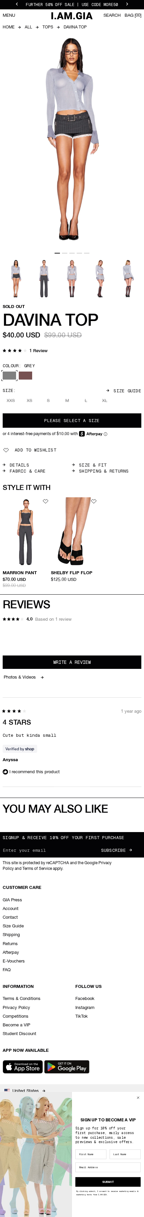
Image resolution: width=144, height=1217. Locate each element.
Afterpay (11, 952)
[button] (25, 351)
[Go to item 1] (16, 279)
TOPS (48, 27)
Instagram (84, 1008)
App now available (26, 1050)
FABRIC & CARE (28, 471)
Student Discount (19, 1034)
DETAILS (19, 465)
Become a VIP (16, 1025)
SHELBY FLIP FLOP (71, 573)
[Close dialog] (138, 1097)
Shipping (11, 935)
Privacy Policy (16, 1008)
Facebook (84, 999)
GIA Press (12, 900)
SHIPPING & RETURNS (104, 471)
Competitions (15, 1016)
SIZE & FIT (93, 465)
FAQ (7, 970)
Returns (10, 944)
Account (10, 909)
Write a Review (81, 664)
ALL (28, 27)
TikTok (81, 1016)
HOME (8, 27)
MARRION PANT (20, 573)
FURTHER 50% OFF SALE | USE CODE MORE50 (72, 4)
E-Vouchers (14, 961)
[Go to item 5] (128, 279)
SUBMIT (108, 1182)
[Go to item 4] (100, 279)
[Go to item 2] (44, 279)
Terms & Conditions (22, 999)
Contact (10, 917)
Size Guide (127, 391)
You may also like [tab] (55, 809)
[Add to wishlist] (46, 501)
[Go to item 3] (72, 279)
